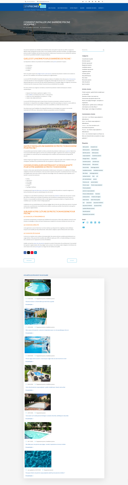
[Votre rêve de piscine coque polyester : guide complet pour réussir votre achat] (38, 373)
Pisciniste (97, 193)
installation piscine (87, 170)
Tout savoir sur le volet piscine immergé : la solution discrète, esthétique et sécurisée (47, 416)
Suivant (72, 260)
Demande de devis (91, 8)
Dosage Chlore (86, 158)
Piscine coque (86, 185)
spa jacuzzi (89, 202)
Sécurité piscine (86, 211)
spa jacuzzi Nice (97, 205)
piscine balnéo (94, 182)
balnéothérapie (95, 149)
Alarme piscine (86, 149)
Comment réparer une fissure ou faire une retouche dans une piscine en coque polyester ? (93, 136)
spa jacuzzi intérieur (87, 205)
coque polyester (86, 155)
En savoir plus (29, 304)
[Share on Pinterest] (32, 252)
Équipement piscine (46, 27)
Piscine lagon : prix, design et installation (92, 109)
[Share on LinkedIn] (35, 252)
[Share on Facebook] (25, 252)
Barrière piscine (86, 152)
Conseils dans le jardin (87, 59)
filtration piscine (86, 164)
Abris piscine (86, 147)
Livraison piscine (86, 73)
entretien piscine (87, 161)
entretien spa (96, 161)
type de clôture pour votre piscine (40, 190)
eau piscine (94, 158)
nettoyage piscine (94, 173)
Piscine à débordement (88, 193)
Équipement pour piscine (88, 214)
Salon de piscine (86, 82)
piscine (55, 61)
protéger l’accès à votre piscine (44, 73)
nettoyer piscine (86, 176)
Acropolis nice (94, 147)
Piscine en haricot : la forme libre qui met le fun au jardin (40, 301)
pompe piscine (86, 196)
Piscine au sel (86, 182)
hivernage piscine (95, 167)
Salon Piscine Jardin (95, 199)
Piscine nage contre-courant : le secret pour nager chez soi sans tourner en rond (46, 358)
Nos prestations (62, 8)
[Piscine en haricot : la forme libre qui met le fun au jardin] (38, 287)
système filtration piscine (88, 208)
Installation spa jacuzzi (87, 69)
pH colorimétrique (87, 179)
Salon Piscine (86, 199)
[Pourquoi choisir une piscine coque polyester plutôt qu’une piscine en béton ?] (38, 459)
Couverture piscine (96, 155)
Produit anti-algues (96, 196)
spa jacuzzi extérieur (98, 202)
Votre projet (73, 8)
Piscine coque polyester (96, 185)
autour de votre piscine (39, 243)
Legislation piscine (86, 71)
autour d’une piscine (70, 79)
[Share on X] (28, 252)
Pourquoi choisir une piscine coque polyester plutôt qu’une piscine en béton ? (45, 473)
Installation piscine (86, 67)
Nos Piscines (52, 8)
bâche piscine (95, 152)
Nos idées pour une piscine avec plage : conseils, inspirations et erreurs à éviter (46, 444)
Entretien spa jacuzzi (87, 63)
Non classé (84, 77)
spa (83, 202)
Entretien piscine (86, 61)
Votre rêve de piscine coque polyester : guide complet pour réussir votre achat (45, 387)
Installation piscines (98, 170)
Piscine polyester (87, 188)
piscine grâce (38, 246)
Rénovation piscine (86, 80)
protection (56, 195)
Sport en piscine (86, 84)
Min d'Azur (85, 173)
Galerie (82, 8)
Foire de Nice (86, 167)
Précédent (29, 260)
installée (30, 94)
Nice (93, 176)
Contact (100, 8)
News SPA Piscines (86, 75)
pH (97, 176)
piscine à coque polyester (88, 191)
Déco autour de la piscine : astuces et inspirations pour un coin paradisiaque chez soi (47, 330)
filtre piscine (95, 164)
